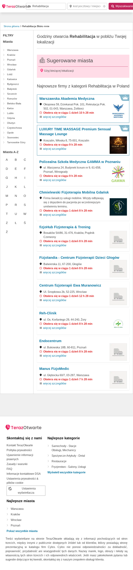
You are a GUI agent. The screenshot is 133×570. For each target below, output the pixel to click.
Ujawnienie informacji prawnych (20, 457)
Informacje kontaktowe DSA (24, 473)
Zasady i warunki (17, 464)
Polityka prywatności (19, 450)
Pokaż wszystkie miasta (22, 531)
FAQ (9, 468)
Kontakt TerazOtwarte (20, 445)
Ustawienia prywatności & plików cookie (22, 480)
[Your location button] (104, 6)
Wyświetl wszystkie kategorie (66, 472)
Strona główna (11, 26)
